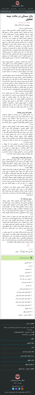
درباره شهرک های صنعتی (25, 289)
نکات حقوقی (28, 308)
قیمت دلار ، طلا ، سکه (25, 279)
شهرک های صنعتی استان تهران (23, 295)
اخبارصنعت (27, 269)
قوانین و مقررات (5, 8)
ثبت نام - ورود (22, 8)
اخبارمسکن (27, 272)
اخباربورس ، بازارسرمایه (25, 276)
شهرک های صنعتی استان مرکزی (23, 302)
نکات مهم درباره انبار (26, 282)
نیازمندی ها (13, 8)
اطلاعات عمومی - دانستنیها (25, 315)
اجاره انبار (28, 286)
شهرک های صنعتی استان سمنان (23, 299)
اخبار (30, 266)
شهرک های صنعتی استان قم (23, 305)
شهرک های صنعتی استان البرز (23, 292)
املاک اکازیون (28, 263)
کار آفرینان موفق (27, 312)
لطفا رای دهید (29, 252)
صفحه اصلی (30, 8)
